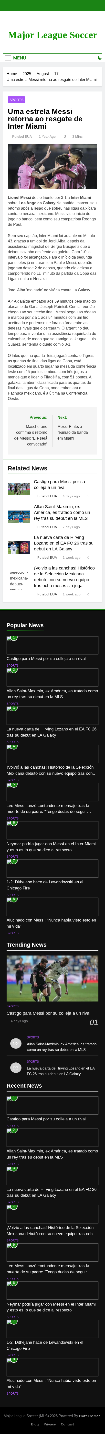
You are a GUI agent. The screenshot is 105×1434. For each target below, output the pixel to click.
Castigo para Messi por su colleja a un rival (46, 658)
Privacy (50, 1424)
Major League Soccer (52, 34)
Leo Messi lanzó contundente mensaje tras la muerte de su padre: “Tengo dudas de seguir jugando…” (48, 811)
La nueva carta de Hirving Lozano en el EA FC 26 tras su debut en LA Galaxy (64, 543)
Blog (35, 1424)
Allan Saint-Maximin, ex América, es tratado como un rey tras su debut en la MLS (62, 512)
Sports (16, 100)
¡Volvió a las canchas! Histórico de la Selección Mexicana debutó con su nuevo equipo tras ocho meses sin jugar (51, 773)
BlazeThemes (89, 1416)
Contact (67, 1424)
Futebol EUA (22, 136)
